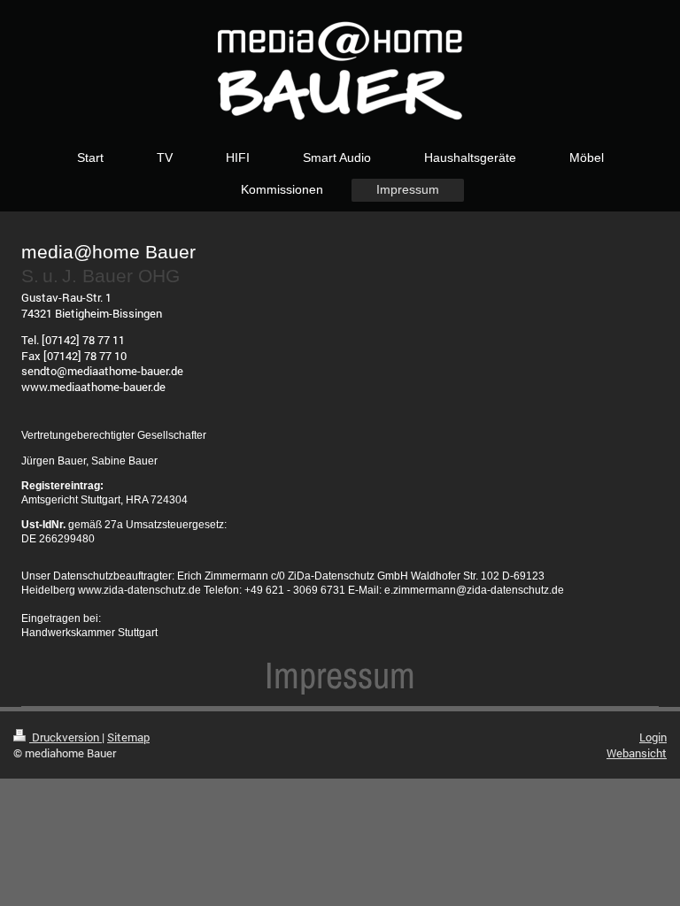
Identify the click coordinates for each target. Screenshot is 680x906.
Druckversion (65, 737)
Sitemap (128, 737)
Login (653, 737)
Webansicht (637, 753)
